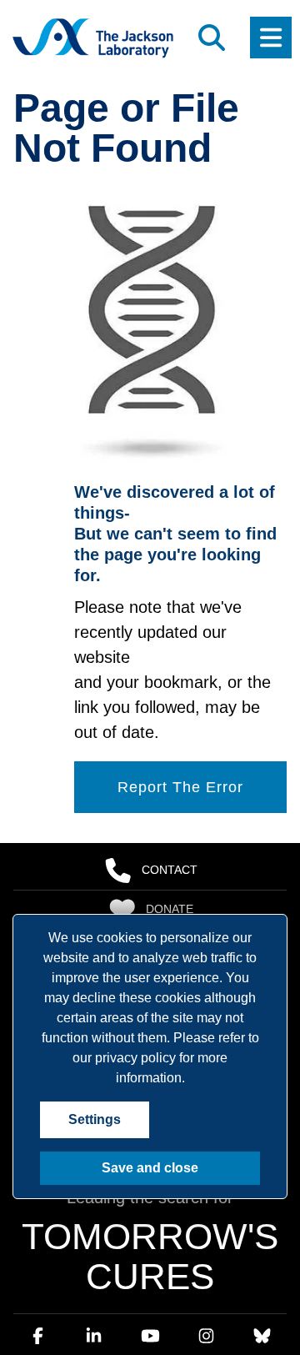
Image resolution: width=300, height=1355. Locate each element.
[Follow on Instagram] (205, 1233)
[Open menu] (271, 37)
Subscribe (170, 903)
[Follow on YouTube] (150, 1233)
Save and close (150, 1168)
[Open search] (211, 37)
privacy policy (135, 1058)
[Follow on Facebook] (38, 1233)
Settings (92, 1120)
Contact (169, 824)
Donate (169, 864)
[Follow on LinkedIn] (94, 1233)
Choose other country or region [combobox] (104, 1320)
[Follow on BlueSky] (261, 1233)
